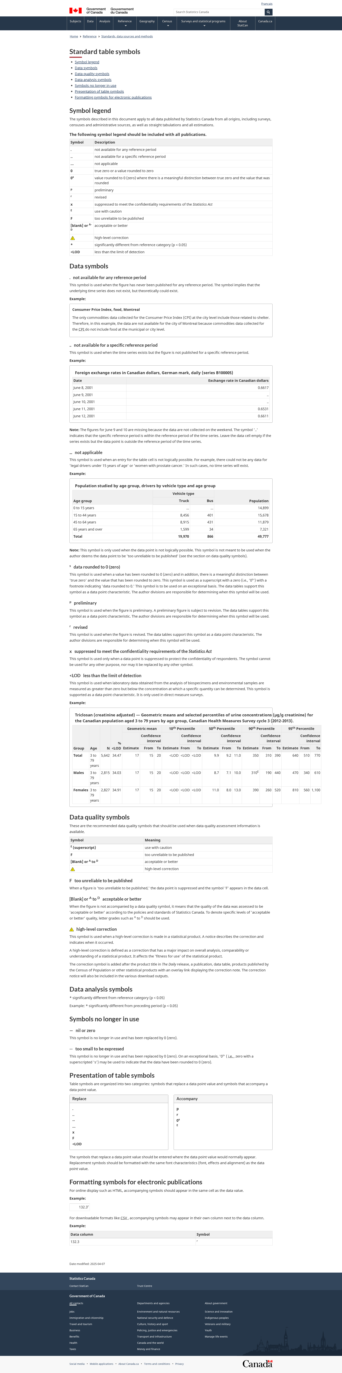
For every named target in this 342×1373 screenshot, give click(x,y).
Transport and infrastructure (154, 1336)
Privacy (179, 1364)
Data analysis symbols (93, 79)
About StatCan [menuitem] (242, 23)
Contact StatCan (79, 1286)
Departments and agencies (153, 1303)
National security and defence (155, 1317)
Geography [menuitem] (147, 21)
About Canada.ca (128, 1364)
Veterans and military (217, 1324)
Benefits (74, 1336)
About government (216, 1303)
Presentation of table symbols (99, 91)
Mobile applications (101, 1364)
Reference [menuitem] (125, 21)
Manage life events (216, 1336)
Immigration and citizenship (86, 1317)
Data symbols (86, 67)
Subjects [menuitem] (75, 21)
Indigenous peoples (217, 1317)
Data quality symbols (92, 73)
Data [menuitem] (90, 21)
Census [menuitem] (167, 21)
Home (74, 36)
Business (74, 1330)
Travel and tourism (80, 1324)
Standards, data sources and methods (127, 36)
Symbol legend (87, 62)
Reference (90, 36)
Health (73, 1342)
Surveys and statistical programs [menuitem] (203, 21)
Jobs (71, 1311)
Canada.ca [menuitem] (265, 21)
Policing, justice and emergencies (157, 1330)
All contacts (76, 1303)
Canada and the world (150, 1342)
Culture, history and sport (152, 1324)
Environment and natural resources (158, 1311)
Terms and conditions (157, 1364)
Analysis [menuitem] (104, 21)
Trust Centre (144, 1286)
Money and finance (148, 1349)
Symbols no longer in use (95, 85)
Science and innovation (219, 1311)
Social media (77, 1364)
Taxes (72, 1349)
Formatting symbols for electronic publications (113, 97)
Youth (208, 1330)
